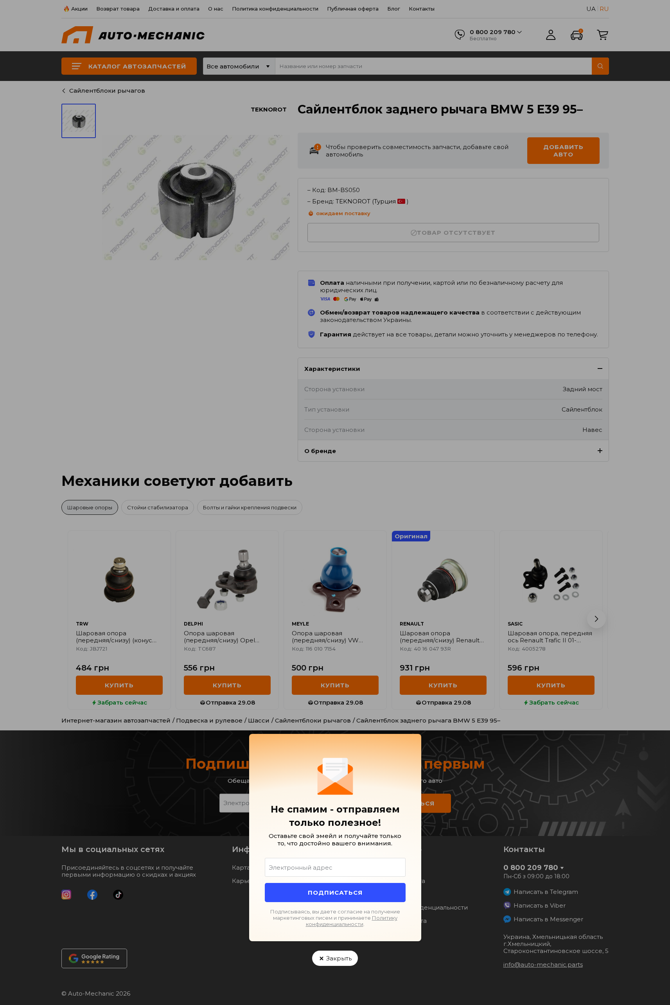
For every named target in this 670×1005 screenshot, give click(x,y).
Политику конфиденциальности (351, 921)
